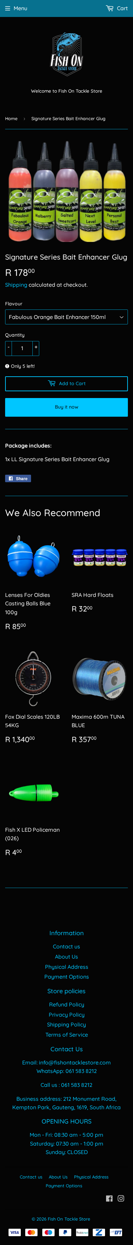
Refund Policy (66, 1004)
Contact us (66, 946)
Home (11, 118)
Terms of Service (66, 1034)
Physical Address (66, 966)
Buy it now (66, 407)
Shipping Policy (66, 1024)
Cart (122, 8)
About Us (66, 956)
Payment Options (66, 976)
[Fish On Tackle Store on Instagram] (121, 1199)
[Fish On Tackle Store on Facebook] (109, 1199)
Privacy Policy (67, 1014)
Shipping (16, 284)
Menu (20, 8)
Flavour (14, 304)
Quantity (15, 335)
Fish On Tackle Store (69, 1219)
